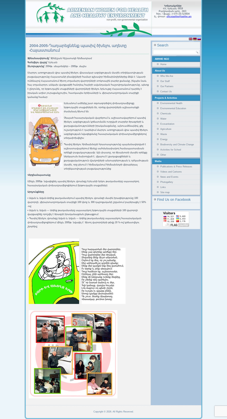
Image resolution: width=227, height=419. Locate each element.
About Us (160, 70)
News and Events (169, 177)
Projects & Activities (166, 98)
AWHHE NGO (162, 59)
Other (163, 154)
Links (163, 187)
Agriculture (165, 129)
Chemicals (165, 113)
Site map (165, 192)
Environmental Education (173, 108)
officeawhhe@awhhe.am (179, 16)
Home (163, 64)
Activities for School (170, 149)
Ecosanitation (167, 124)
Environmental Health (171, 103)
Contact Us (166, 91)
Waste (163, 134)
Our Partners (166, 86)
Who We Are (166, 76)
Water (163, 118)
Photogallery (166, 182)
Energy (164, 139)
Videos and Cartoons (171, 171)
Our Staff (165, 81)
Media (158, 161)
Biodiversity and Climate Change (177, 144)
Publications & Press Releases (176, 166)
